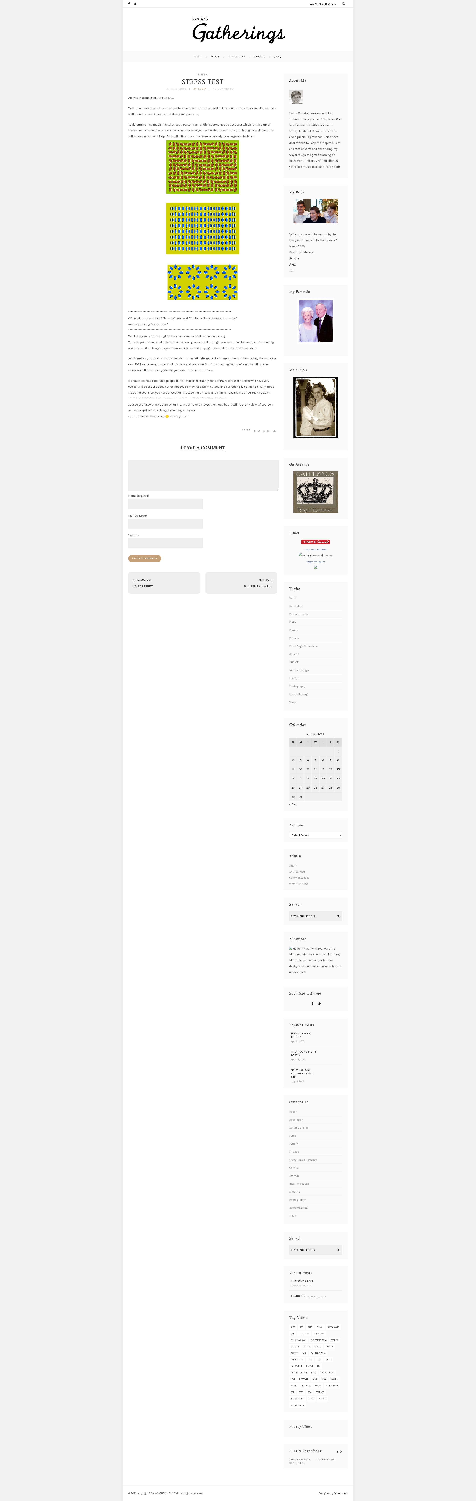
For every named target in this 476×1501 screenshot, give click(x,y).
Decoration (296, 606)
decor (307, 1347)
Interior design (299, 670)
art (301, 1327)
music (294, 1386)
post (301, 1392)
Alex (292, 264)
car (293, 1334)
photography (332, 1386)
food (319, 1360)
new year (306, 1386)
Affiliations (237, 56)
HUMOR (294, 662)
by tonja (200, 88)
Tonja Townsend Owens (316, 549)
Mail (137, 515)
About (215, 56)
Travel (293, 702)
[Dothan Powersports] (315, 567)
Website (133, 535)
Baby (310, 1327)
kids (313, 1373)
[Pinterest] (137, 3)
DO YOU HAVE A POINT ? (301, 1035)
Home (198, 56)
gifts (328, 1360)
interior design (299, 1373)
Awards (259, 56)
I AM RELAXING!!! (326, 1459)
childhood (304, 1334)
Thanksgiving (297, 1399)
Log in (293, 865)
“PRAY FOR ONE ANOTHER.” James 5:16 (302, 1073)
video (311, 1399)
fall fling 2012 (318, 1353)
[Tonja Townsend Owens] (315, 555)
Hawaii (309, 1366)
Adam (294, 258)
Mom (324, 1379)
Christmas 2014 (318, 1340)
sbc (309, 1392)
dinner (329, 1347)
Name (138, 496)
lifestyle (303, 1379)
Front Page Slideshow (303, 646)
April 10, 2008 (176, 88)
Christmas (319, 1334)
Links (278, 56)
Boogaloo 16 (333, 1327)
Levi (293, 1379)
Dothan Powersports (315, 562)
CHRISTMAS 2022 (302, 1281)
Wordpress (341, 1493)
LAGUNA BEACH (327, 1373)
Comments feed (299, 877)
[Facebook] (131, 3)
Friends (294, 638)
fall (304, 1353)
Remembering (298, 694)
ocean (318, 1386)
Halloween (296, 1366)
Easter (294, 1353)
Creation (295, 1347)
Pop (292, 1392)
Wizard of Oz (297, 1405)
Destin (318, 1347)
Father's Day (297, 1360)
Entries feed (297, 871)
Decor (293, 598)
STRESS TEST (203, 82)
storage (320, 1392)
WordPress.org (298, 883)
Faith (292, 622)
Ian (292, 270)
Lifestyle (294, 678)
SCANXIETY (298, 1296)
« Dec (293, 804)
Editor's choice (298, 614)
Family (293, 630)
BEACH (320, 1327)
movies (334, 1379)
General (203, 74)
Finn (310, 1360)
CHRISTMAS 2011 (298, 1340)
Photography (297, 686)
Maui (315, 1379)
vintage (322, 1399)
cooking (335, 1340)
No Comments (223, 88)
